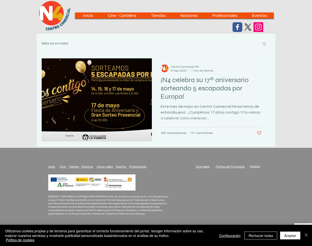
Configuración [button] (230, 235)
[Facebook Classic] (237, 27)
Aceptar (290, 235)
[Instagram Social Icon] (258, 27)
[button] (264, 44)
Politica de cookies (20, 239)
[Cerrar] (306, 235)
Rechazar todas (261, 235)
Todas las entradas (54, 43)
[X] (248, 27)
